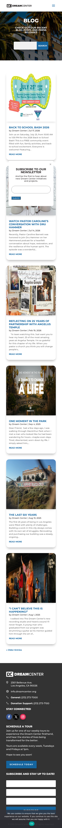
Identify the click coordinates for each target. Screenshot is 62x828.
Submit (16, 198)
